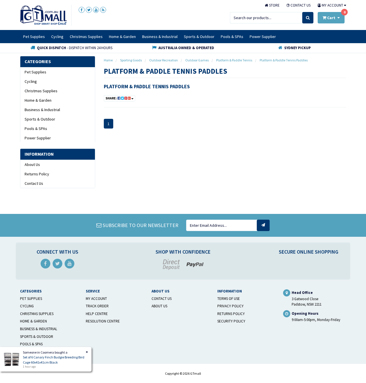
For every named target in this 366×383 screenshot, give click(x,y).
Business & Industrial (160, 36)
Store (274, 5)
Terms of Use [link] (228, 298)
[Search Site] (307, 17)
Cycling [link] (31, 81)
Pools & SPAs (232, 36)
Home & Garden (122, 36)
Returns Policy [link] (37, 174)
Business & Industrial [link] (42, 109)
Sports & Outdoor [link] (40, 119)
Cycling (57, 36)
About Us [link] (32, 164)
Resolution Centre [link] (103, 321)
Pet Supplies (34, 36)
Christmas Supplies (86, 36)
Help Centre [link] (97, 313)
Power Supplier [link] (38, 138)
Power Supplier (263, 36)
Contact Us (300, 5)
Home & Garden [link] (38, 100)
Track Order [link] (97, 306)
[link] (82, 10)
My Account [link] (96, 298)
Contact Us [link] (34, 183)
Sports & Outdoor (199, 36)
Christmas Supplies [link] (41, 90)
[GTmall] (43, 14)
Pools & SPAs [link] (36, 128)
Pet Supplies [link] (35, 72)
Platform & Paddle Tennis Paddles (147, 86)
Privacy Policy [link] (230, 306)
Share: (112, 98)
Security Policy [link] (231, 321)
